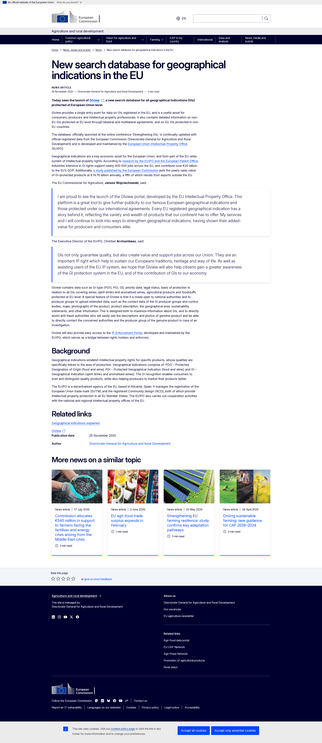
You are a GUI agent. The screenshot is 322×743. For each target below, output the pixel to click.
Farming (155, 39)
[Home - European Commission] (79, 16)
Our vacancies (172, 609)
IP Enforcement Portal (127, 333)
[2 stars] (56, 578)
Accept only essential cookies (235, 730)
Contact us (140, 700)
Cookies (131, 707)
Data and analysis (224, 39)
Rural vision (171, 667)
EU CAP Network (174, 647)
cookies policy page (123, 728)
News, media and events (255, 39)
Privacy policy (150, 707)
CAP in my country (176, 39)
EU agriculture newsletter (179, 616)
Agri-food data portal (176, 640)
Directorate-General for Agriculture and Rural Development (130, 443)
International (204, 39)
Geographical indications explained (76, 423)
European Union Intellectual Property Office (157, 144)
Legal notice (171, 707)
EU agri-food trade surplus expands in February (127, 520)
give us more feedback (98, 579)
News (99, 49)
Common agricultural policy (77, 39)
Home (55, 39)
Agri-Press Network (176, 653)
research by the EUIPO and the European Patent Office (160, 161)
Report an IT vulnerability (67, 707)
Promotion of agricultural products (184, 660)
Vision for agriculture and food (121, 39)
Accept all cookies (193, 730)
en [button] (184, 18)
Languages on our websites (104, 707)
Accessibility (192, 707)
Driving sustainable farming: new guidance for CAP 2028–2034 (242, 520)
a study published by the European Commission (125, 170)
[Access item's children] (99, 39)
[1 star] (53, 578)
